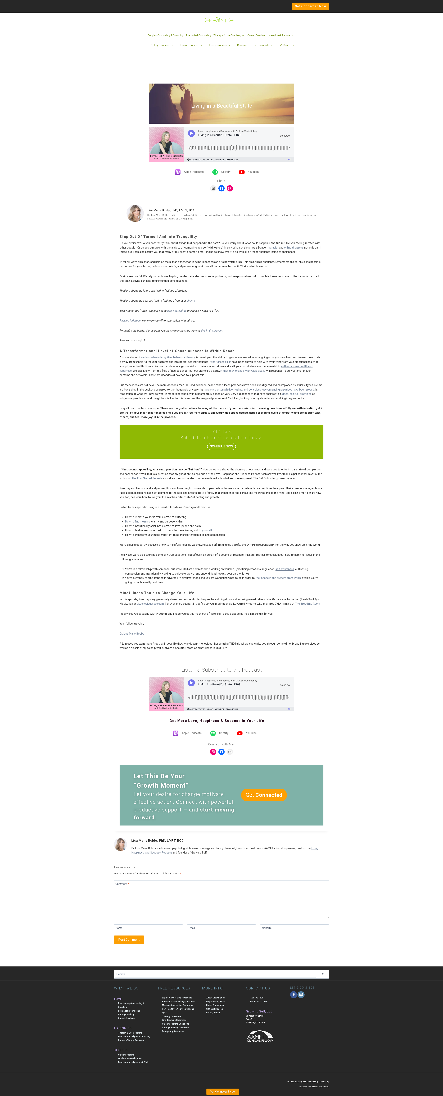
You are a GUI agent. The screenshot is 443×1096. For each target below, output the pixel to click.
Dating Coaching (126, 1014)
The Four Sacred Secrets (147, 478)
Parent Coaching (126, 1018)
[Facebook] (293, 994)
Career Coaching (256, 35)
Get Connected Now (222, 1091)
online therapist (293, 247)
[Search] (323, 974)
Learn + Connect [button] (189, 45)
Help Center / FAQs (215, 1001)
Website (266, 927)
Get (264, 795)
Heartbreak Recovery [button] (281, 35)
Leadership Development (130, 1058)
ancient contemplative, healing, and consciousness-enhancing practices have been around (259, 389)
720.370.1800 (256, 998)
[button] (287, 45)
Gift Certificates (214, 1009)
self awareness (284, 569)
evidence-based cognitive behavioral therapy (168, 357)
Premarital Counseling (198, 35)
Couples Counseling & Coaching (165, 35)
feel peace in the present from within (278, 578)
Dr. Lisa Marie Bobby (132, 633)
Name (119, 927)
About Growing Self (215, 998)
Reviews (242, 45)
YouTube (253, 171)
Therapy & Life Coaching (130, 1033)
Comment (122, 883)
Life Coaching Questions (174, 1020)
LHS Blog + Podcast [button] (159, 45)
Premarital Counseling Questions (178, 1001)
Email (191, 927)
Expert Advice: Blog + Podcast (177, 998)
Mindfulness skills (220, 362)
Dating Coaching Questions (175, 1027)
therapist (272, 247)
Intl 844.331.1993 (258, 1001)
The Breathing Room (307, 603)
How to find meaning (137, 521)
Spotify (225, 171)
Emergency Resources (173, 1031)
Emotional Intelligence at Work (133, 1062)
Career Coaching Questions (175, 1024)
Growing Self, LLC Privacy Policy (314, 1087)
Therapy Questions (171, 1016)
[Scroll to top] (8, 1086)
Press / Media (213, 1012)
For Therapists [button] (261, 45)
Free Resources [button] (218, 45)
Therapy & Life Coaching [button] (227, 35)
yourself (207, 530)
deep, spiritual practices (296, 394)
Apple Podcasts (194, 171)
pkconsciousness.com (150, 603)
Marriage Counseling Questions (177, 1005)
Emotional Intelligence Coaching (134, 1036)
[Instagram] (301, 994)
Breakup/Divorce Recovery (131, 1040)
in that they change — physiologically (242, 370)
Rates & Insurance (215, 1005)
